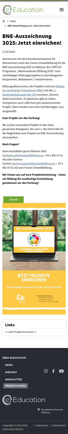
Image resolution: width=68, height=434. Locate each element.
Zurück (13, 199)
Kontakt (11, 372)
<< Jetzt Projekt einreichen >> (21, 332)
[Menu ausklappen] (61, 10)
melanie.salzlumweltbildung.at (23, 155)
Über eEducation (14, 357)
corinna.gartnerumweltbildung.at (34, 163)
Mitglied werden (15, 385)
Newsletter (13, 379)
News (13, 21)
